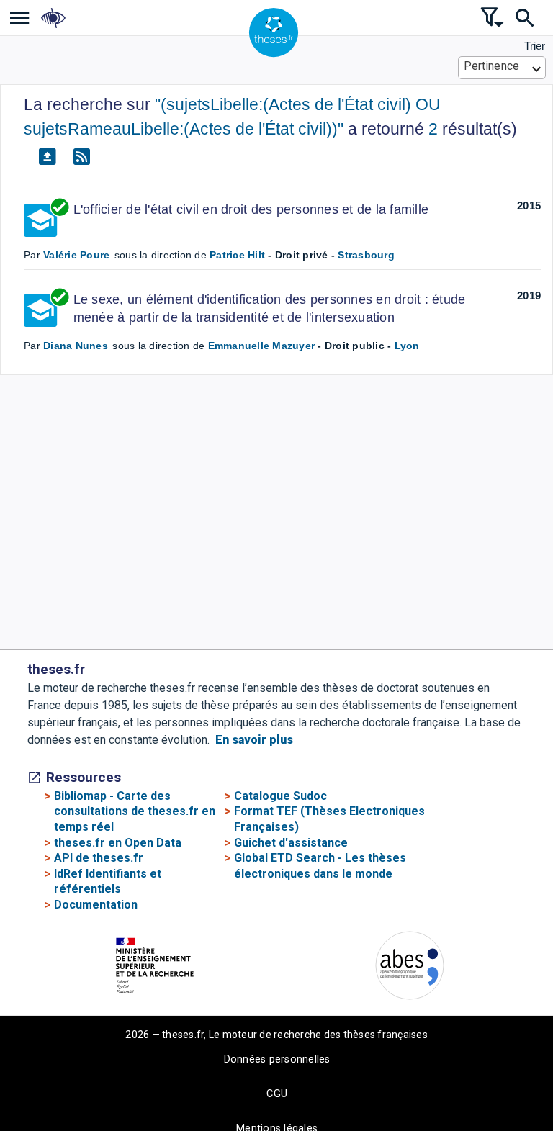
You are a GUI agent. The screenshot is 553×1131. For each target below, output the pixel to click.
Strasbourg (366, 255)
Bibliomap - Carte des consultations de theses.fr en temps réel (134, 811)
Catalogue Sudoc (280, 796)
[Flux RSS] (81, 157)
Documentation (96, 904)
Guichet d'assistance (291, 843)
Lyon (407, 345)
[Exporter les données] (47, 157)
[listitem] (19, 17)
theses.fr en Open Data (117, 843)
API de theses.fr (98, 858)
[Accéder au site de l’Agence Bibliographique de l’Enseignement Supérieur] (409, 968)
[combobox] (502, 67)
